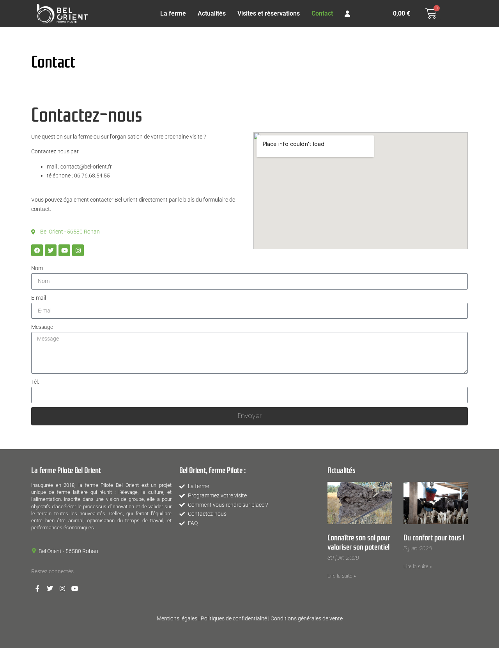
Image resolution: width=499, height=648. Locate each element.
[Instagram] (78, 250)
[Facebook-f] (37, 588)
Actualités (212, 13)
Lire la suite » (341, 576)
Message (42, 327)
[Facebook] (37, 250)
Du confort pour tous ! (434, 536)
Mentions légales (177, 618)
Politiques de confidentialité (234, 618)
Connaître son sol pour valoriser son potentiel (358, 541)
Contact (322, 13)
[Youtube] (64, 250)
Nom (37, 268)
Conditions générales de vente (307, 618)
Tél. (35, 382)
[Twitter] (51, 250)
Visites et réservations (268, 13)
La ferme (173, 13)
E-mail (38, 298)
